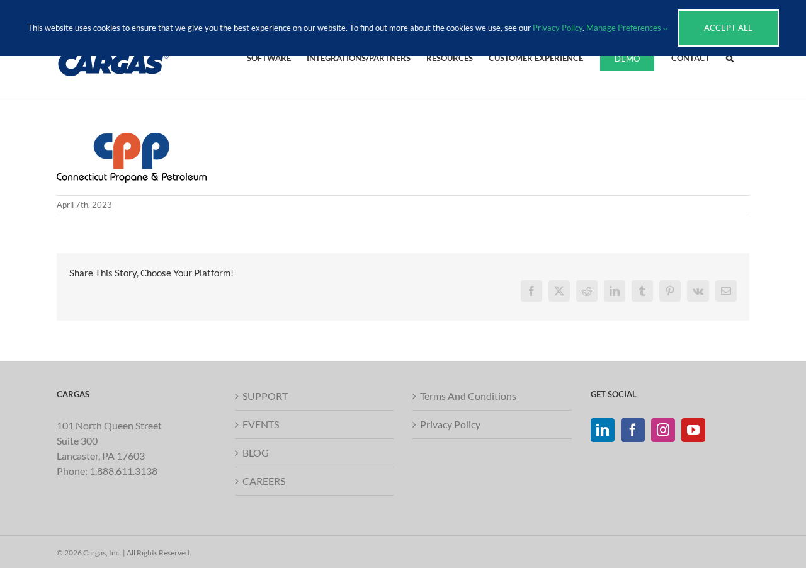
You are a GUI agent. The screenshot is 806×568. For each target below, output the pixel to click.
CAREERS (263, 481)
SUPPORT (265, 396)
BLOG (255, 452)
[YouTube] (693, 430)
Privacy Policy (450, 424)
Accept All (728, 28)
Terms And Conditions (468, 396)
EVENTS (260, 424)
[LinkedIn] (603, 430)
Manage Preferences (624, 28)
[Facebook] (633, 430)
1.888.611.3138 (123, 471)
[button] (730, 57)
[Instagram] (663, 430)
